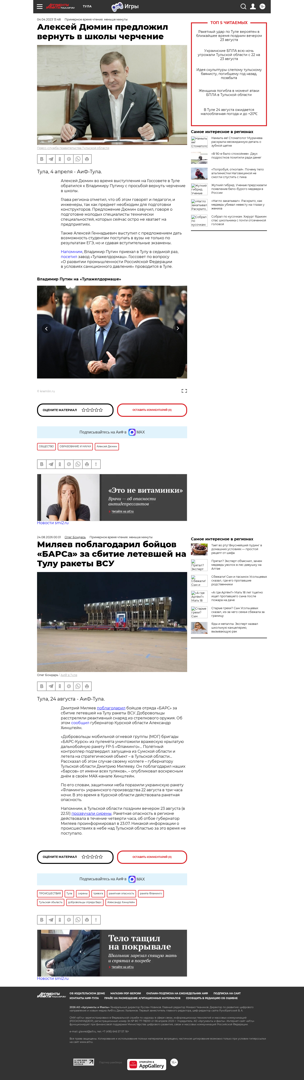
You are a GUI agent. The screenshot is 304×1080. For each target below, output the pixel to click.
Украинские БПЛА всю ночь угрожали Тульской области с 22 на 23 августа (229, 55)
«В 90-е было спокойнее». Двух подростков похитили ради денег (236, 155)
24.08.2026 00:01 (49, 537)
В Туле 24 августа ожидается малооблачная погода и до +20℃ (229, 112)
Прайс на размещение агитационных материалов (142, 998)
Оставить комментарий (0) (152, 410)
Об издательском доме (87, 993)
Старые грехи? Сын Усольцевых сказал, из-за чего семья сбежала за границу (238, 611)
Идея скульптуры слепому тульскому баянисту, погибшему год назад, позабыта (229, 74)
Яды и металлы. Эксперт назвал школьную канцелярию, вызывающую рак (234, 627)
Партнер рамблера (110, 1062)
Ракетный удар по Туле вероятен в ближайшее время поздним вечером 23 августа (229, 36)
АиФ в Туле (69, 675)
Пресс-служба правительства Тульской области (73, 148)
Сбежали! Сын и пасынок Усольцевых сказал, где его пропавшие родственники (239, 580)
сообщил (80, 723)
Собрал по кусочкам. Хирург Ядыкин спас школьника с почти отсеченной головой (238, 220)
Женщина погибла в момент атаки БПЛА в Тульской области (229, 93)
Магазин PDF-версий (125, 993)
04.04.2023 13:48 (49, 19)
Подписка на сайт (227, 993)
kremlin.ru (47, 391)
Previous (47, 328)
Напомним (71, 251)
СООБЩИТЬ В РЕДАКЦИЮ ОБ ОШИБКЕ (212, 998)
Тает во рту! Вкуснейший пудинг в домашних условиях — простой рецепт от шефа (236, 549)
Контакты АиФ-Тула (84, 998)
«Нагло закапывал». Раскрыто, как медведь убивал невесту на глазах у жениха (238, 204)
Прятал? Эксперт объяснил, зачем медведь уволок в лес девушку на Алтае (236, 564)
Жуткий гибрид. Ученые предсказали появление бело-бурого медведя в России (239, 188)
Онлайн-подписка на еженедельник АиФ (177, 993)
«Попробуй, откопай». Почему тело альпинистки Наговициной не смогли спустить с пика (237, 173)
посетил (69, 256)
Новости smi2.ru (53, 523)
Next (178, 328)
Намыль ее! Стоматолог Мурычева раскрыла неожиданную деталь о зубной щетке (236, 141)
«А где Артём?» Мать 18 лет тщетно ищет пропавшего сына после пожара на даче (237, 596)
